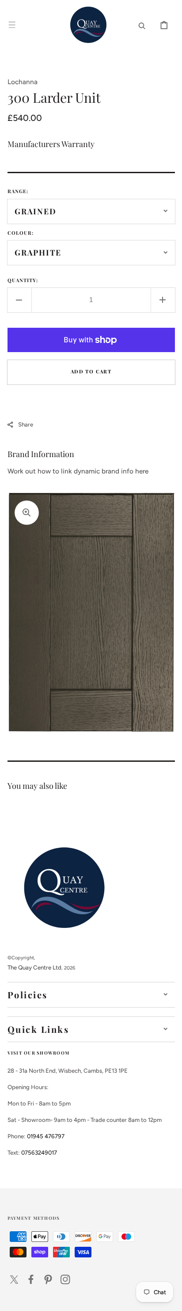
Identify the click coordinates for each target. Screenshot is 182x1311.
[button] (12, 24)
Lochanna (23, 82)
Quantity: (23, 280)
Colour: (21, 232)
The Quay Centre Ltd (34, 967)
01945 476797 (45, 1136)
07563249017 (39, 1152)
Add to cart (91, 371)
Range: (18, 191)
